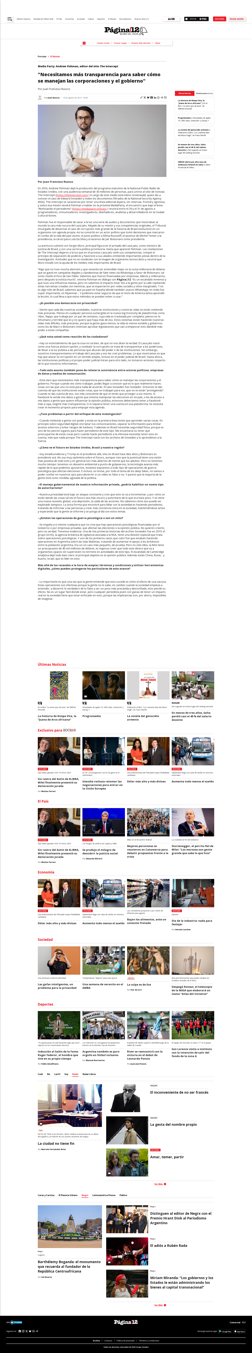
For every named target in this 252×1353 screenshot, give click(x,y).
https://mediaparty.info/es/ (90, 208)
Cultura (91, 19)
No (48, 1074)
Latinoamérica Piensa (103, 1195)
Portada (42, 56)
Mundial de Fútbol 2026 (43, 19)
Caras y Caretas (46, 1195)
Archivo (96, 1340)
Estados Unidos (103, 43)
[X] (26, 1331)
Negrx (85, 1195)
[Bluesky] (30, 1331)
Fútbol (157, 43)
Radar (75, 1074)
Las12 (57, 1074)
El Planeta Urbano (68, 1195)
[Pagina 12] (126, 31)
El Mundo (112, 19)
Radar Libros (89, 1074)
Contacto (108, 1340)
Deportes (101, 19)
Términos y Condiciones (149, 1340)
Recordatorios (125, 19)
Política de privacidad (125, 1340)
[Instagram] (23, 1331)
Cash (40, 1074)
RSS (244, 1322)
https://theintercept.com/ (72, 195)
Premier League (120, 43)
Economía (69, 19)
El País (59, 19)
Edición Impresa (23, 19)
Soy (66, 1074)
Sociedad (81, 19)
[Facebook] (20, 1331)
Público (123, 1195)
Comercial (235, 1322)
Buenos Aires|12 (142, 19)
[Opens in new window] (225, 1331)
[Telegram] (37, 1331)
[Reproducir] (186, 19)
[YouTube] (33, 1331)
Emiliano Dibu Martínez (141, 43)
